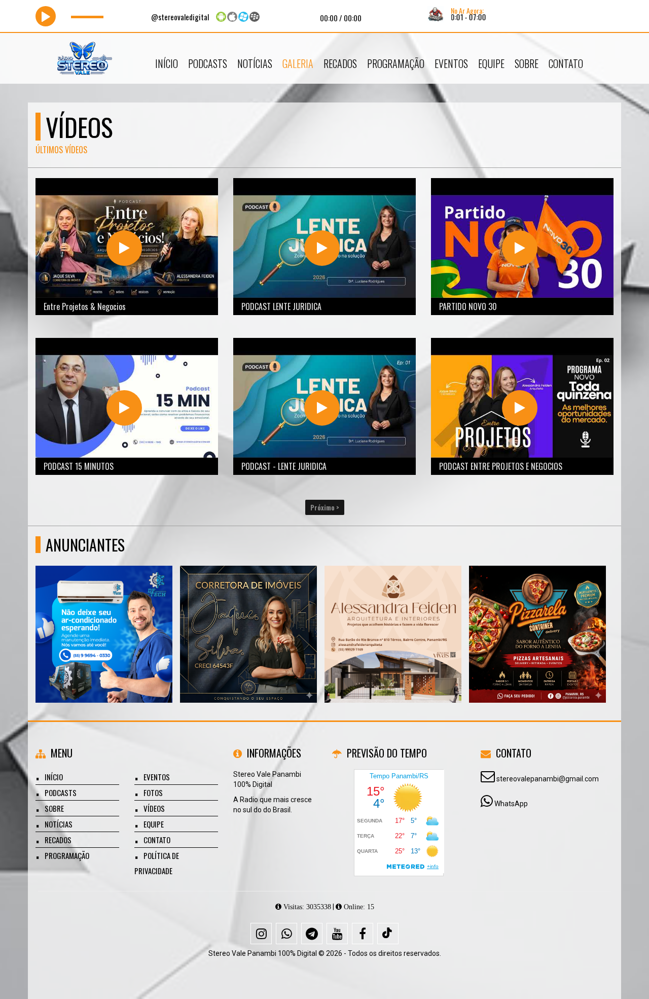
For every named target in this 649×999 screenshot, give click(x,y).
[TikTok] (388, 933)
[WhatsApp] (286, 933)
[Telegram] (311, 933)
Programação (395, 63)
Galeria (297, 63)
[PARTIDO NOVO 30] (519, 248)
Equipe (491, 63)
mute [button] (67, 16)
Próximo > (324, 507)
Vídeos (154, 808)
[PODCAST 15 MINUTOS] (124, 408)
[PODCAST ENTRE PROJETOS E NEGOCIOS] (519, 408)
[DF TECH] (104, 615)
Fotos (153, 792)
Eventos (451, 63)
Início (166, 63)
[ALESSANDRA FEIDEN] (393, 615)
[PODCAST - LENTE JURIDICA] (322, 408)
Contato (566, 63)
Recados (340, 63)
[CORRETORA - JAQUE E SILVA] (248, 615)
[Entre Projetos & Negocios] (124, 248)
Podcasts (207, 63)
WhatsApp (511, 804)
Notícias (254, 63)
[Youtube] (337, 933)
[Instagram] (261, 933)
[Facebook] (362, 933)
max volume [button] (119, 16)
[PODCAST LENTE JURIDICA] (322, 248)
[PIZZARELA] (537, 615)
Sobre (526, 63)
